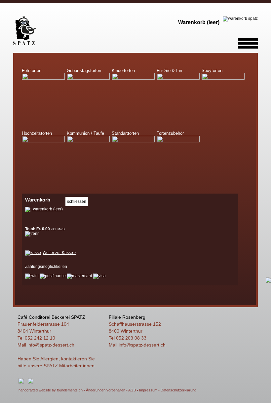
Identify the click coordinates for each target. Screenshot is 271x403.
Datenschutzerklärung (178, 390)
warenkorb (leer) (47, 209)
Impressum (148, 390)
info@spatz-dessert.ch (50, 345)
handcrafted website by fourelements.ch (51, 390)
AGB (132, 390)
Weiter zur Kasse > (59, 252)
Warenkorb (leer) (198, 22)
